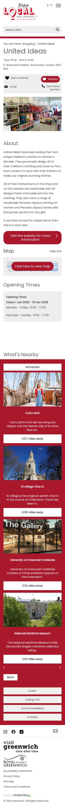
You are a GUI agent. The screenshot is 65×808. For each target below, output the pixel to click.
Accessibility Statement (17, 771)
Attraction (32, 367)
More (10, 677)
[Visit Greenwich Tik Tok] (21, 733)
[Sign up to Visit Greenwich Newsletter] (55, 732)
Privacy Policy (11, 776)
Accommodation (32, 708)
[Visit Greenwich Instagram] (5, 733)
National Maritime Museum (32, 633)
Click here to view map (32, 266)
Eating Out (32, 700)
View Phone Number (53, 88)
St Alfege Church (32, 487)
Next (4, 668)
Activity (32, 717)
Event (32, 691)
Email (13, 86)
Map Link (56, 251)
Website (53, 79)
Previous (61, 668)
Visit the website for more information (30, 237)
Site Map (8, 781)
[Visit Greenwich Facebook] (13, 733)
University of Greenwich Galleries (32, 560)
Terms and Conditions (16, 786)
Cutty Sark (32, 413)
